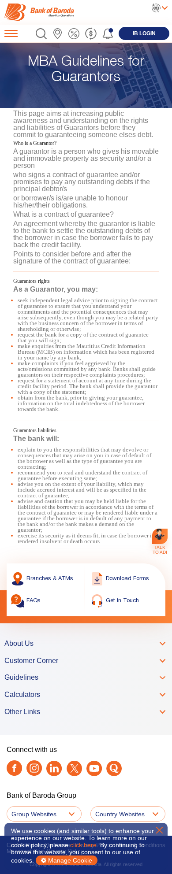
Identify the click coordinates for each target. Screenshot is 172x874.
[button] (41, 33)
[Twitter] (74, 768)
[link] (40, 12)
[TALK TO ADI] (160, 536)
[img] (40, 12)
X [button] (159, 830)
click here (83, 844)
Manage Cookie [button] (69, 860)
